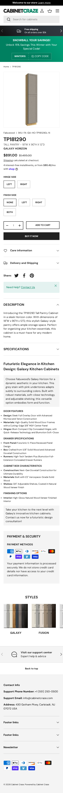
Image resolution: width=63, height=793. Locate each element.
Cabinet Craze (17, 784)
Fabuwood (9, 132)
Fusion (44, 633)
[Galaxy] (16, 616)
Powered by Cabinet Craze (37, 784)
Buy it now (31, 236)
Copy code (42, 56)
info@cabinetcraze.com (38, 698)
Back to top (31, 668)
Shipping (8, 160)
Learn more (44, 2)
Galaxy (15, 633)
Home (6, 67)
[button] (50, 11)
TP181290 (16, 67)
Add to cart (42, 225)
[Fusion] (44, 616)
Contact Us (28, 287)
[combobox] (31, 19)
